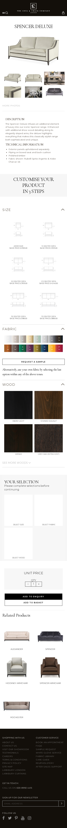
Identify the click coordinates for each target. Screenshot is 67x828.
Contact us (9, 746)
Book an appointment (50, 742)
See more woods (15, 462)
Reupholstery (45, 763)
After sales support (49, 767)
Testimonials (10, 753)
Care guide (43, 760)
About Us (8, 742)
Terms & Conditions (14, 760)
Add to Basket (33, 602)
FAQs (39, 746)
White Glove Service (49, 753)
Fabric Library (45, 756)
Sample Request (46, 749)
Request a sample (33, 362)
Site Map (7, 767)
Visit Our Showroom (15, 749)
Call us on (17, 788)
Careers (7, 756)
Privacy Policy (11, 763)
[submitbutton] (61, 804)
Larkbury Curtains (14, 773)
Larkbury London (13, 770)
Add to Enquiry (33, 596)
